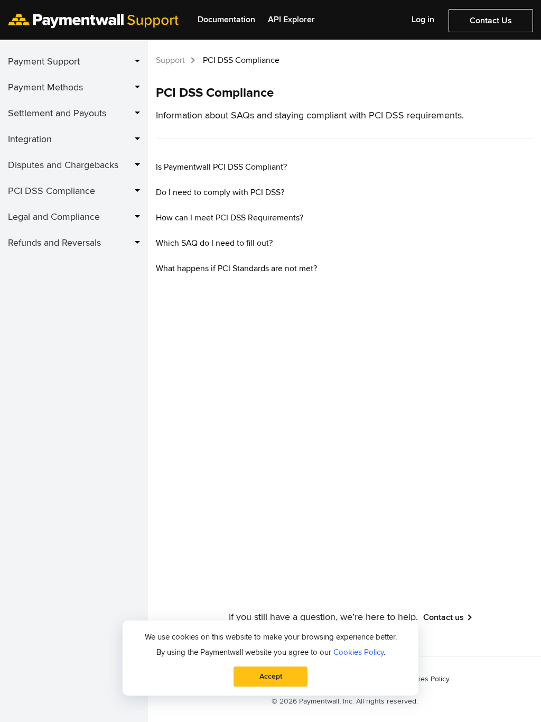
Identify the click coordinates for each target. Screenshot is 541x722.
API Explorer (291, 20)
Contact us (443, 617)
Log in (423, 20)
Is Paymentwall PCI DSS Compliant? (221, 167)
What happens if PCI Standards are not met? (236, 268)
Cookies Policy (426, 678)
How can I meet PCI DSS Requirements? (229, 217)
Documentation (226, 20)
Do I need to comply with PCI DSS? (220, 192)
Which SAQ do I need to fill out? (214, 243)
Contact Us (491, 20)
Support (170, 60)
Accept (270, 676)
